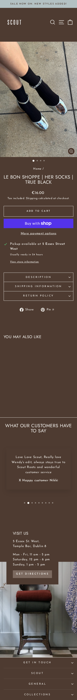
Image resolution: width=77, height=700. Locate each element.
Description (39, 277)
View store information (24, 262)
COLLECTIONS (37, 694)
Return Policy (38, 296)
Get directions (32, 574)
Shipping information (38, 286)
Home (37, 168)
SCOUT (37, 673)
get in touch (37, 662)
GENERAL (37, 684)
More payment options (38, 233)
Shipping (31, 198)
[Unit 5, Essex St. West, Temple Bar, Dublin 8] (38, 587)
